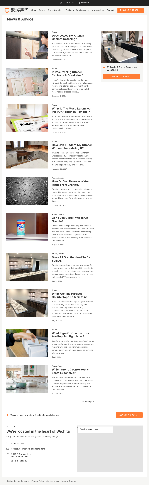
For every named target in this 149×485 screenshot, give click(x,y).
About (34, 10)
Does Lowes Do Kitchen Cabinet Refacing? (68, 37)
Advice (54, 32)
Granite (61, 178)
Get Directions (19, 461)
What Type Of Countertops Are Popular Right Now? (70, 334)
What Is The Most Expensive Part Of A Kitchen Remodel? (71, 110)
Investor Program (69, 481)
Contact (110, 10)
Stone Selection (55, 10)
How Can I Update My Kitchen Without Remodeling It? (72, 146)
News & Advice (97, 10)
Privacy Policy (37, 481)
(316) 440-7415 (69, 3)
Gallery (42, 10)
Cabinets (70, 10)
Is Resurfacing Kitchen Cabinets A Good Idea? (67, 73)
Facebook (85, 3)
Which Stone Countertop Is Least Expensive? (70, 371)
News (60, 366)
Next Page (87, 401)
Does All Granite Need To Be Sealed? (71, 259)
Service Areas (82, 10)
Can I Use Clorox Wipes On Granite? (70, 219)
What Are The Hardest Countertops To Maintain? (70, 295)
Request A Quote (129, 10)
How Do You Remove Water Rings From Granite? (70, 183)
